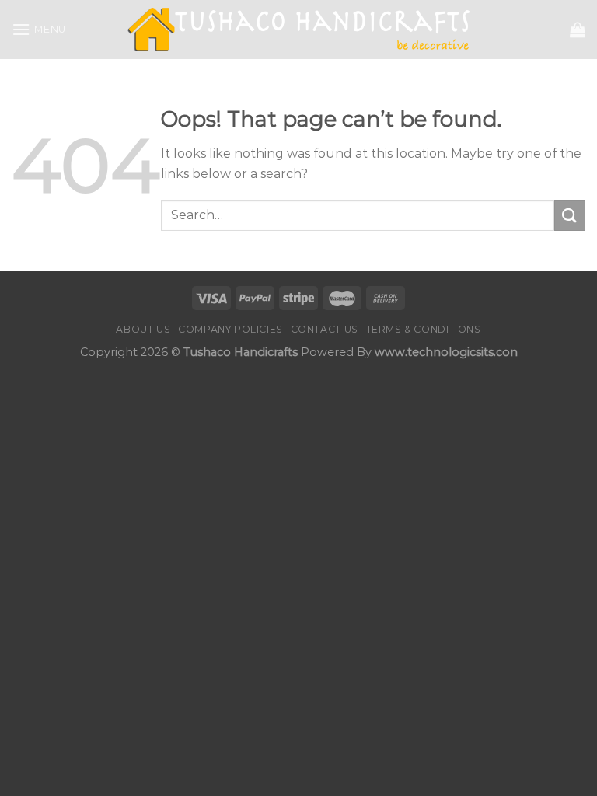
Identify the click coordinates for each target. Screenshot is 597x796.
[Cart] (577, 29)
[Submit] (569, 215)
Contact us (324, 329)
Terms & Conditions (423, 329)
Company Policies (230, 329)
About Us (143, 329)
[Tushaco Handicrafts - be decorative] (298, 30)
